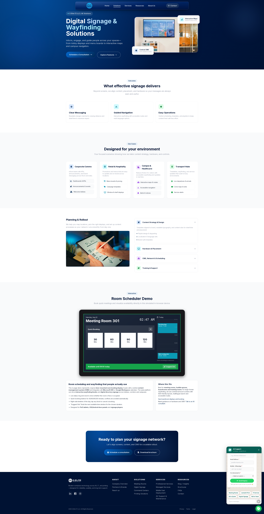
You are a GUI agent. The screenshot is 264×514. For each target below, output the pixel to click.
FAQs (180, 490)
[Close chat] (258, 450)
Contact (181, 494)
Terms (188, 509)
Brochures (182, 487)
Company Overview (120, 484)
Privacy (182, 509)
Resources (140, 6)
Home (107, 6)
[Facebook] (75, 493)
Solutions (117, 6)
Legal (194, 509)
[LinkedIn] (70, 493)
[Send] (258, 501)
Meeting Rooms (140, 484)
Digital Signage (139, 487)
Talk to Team (255, 496)
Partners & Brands (119, 487)
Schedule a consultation (119, 452)
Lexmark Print (245, 493)
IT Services (256, 493)
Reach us (116, 490)
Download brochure (148, 452)
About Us (151, 6)
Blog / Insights (183, 484)
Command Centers (141, 490)
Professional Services (164, 484)
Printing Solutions (141, 494)
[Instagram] (80, 493)
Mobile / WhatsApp (236, 466)
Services (128, 6)
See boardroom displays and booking (171, 399)
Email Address (234, 459)
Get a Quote (232, 496)
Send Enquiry (243, 481)
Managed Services (163, 487)
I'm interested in (235, 473)
